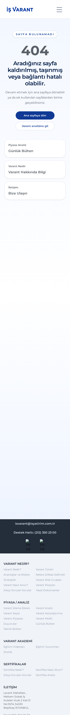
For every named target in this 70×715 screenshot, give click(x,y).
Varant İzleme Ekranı (17, 608)
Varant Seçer (12, 613)
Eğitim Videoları (14, 646)
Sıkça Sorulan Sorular (18, 590)
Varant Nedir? (12, 569)
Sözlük (8, 652)
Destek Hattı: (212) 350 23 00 (35, 532)
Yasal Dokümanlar (48, 590)
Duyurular (10, 623)
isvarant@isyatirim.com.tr (35, 523)
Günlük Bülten (45, 623)
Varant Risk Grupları (49, 580)
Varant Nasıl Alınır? (16, 585)
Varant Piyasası (13, 618)
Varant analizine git (35, 126)
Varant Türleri (44, 569)
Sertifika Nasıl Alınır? (49, 669)
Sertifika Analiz (45, 675)
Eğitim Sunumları (47, 646)
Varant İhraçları (45, 585)
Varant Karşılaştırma (49, 613)
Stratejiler (10, 580)
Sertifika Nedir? (14, 669)
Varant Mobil (44, 618)
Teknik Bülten (12, 629)
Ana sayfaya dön (35, 115)
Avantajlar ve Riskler (17, 574)
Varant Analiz (44, 608)
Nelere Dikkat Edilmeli (50, 574)
